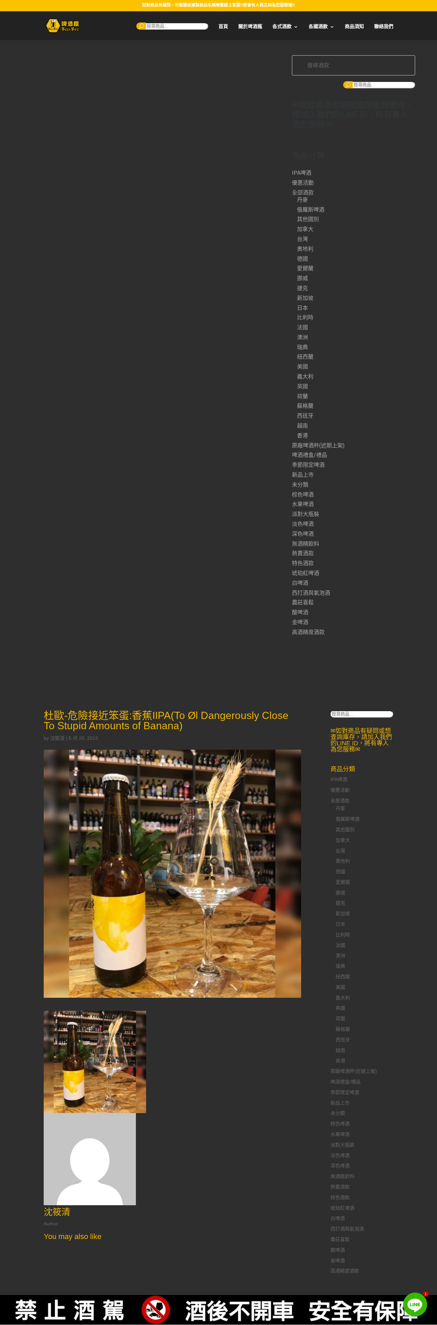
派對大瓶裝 (305, 514)
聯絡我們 (383, 26)
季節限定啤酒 (308, 465)
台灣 (302, 239)
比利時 (305, 317)
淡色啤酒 (303, 524)
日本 (302, 308)
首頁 (223, 26)
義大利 (305, 376)
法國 (302, 327)
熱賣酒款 (303, 553)
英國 (302, 386)
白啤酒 (300, 583)
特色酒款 (303, 563)
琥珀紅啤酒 (305, 573)
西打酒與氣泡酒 (311, 593)
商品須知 (354, 26)
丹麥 (302, 200)
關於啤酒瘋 (250, 26)
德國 (302, 259)
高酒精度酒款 (308, 632)
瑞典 (302, 347)
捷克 (302, 288)
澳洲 (302, 337)
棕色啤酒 (303, 494)
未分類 (300, 484)
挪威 (302, 278)
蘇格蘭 (305, 406)
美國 (302, 366)
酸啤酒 (300, 612)
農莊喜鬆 (303, 602)
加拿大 (305, 229)
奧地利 (305, 249)
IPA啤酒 (301, 173)
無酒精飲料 (305, 544)
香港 (302, 435)
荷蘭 (302, 396)
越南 (302, 425)
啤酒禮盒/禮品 (309, 455)
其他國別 (308, 219)
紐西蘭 (305, 357)
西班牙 (305, 416)
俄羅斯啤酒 (310, 209)
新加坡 (305, 298)
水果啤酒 (303, 504)
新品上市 (303, 475)
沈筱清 (57, 738)
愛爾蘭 (305, 268)
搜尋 (141, 26)
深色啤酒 (303, 534)
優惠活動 (303, 182)
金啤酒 (300, 622)
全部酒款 (303, 192)
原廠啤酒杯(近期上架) (318, 445)
